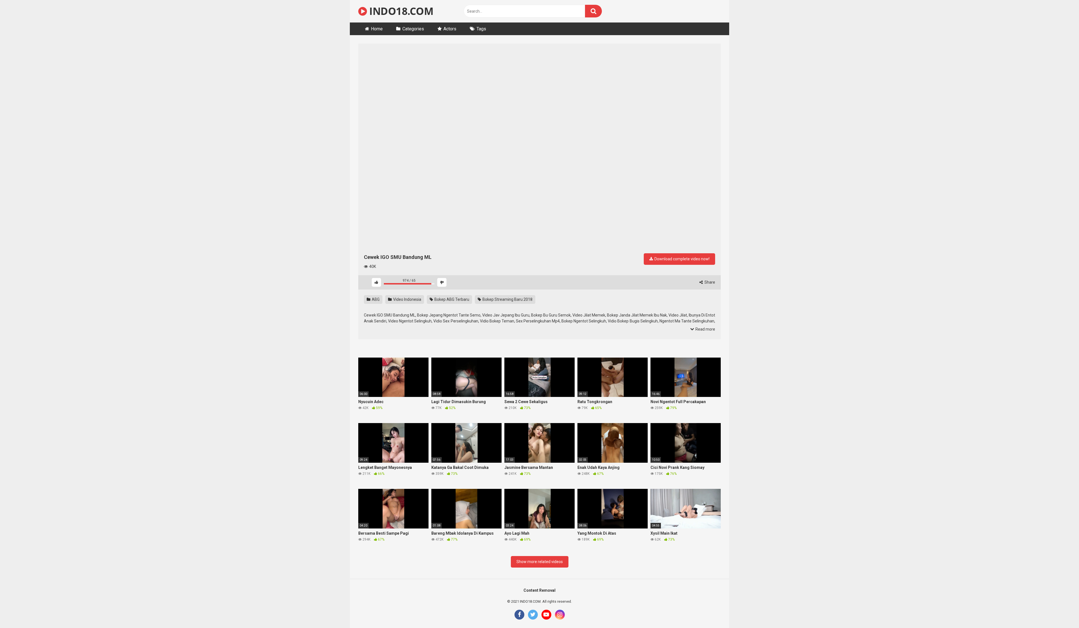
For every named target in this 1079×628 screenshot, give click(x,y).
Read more (705, 329)
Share (709, 282)
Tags (481, 28)
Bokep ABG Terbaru (451, 299)
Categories (413, 28)
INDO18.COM (400, 11)
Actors (449, 28)
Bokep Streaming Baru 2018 (507, 299)
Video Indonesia (406, 299)
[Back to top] (1060, 611)
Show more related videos (539, 561)
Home (377, 28)
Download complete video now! (681, 259)
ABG (375, 299)
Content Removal (539, 590)
